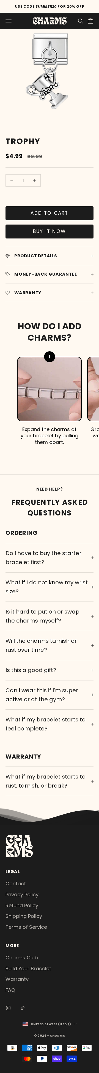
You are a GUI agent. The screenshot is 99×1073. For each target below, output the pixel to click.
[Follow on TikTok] (22, 1008)
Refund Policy (22, 905)
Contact (16, 883)
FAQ (10, 990)
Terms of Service (26, 927)
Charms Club (22, 957)
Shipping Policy (24, 916)
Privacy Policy (22, 894)
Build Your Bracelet (28, 968)
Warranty (17, 979)
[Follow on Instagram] (8, 1008)
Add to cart (49, 213)
